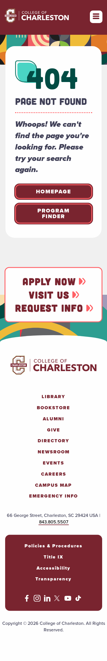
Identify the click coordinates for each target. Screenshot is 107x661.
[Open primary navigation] (96, 17)
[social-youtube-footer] (67, 600)
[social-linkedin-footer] (47, 600)
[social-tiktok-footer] (78, 600)
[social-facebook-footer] (26, 600)
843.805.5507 (53, 522)
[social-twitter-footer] (57, 600)
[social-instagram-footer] (37, 600)
